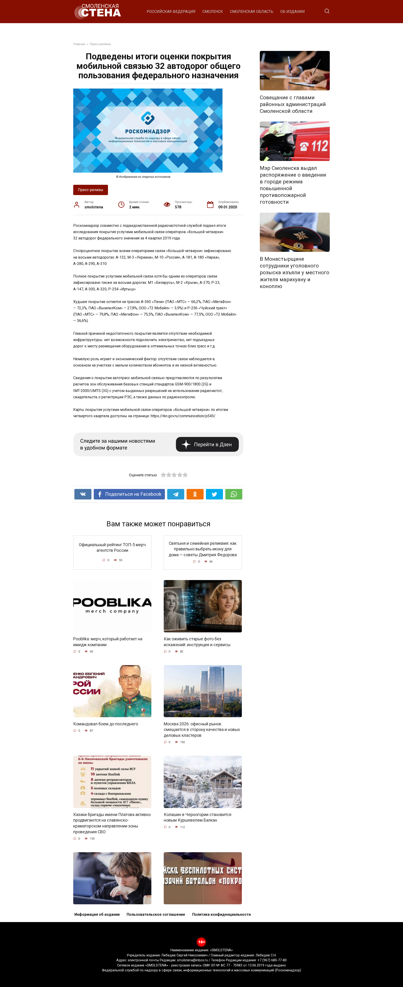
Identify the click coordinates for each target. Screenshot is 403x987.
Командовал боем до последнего (105, 723)
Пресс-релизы (90, 190)
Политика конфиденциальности (221, 914)
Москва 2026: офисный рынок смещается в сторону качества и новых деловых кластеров (202, 729)
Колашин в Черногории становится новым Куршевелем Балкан (197, 817)
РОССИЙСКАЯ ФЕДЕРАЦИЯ (171, 11)
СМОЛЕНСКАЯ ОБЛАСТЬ (251, 11)
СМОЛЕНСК (212, 11)
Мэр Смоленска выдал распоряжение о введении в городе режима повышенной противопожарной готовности (293, 185)
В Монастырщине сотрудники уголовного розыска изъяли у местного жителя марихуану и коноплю (294, 272)
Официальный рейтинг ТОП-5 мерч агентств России (112, 547)
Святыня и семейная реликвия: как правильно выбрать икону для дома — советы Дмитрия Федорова (203, 549)
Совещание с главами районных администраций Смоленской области (293, 104)
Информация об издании (97, 914)
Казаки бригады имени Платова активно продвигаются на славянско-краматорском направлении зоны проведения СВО (112, 823)
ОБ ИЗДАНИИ (292, 11)
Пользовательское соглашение (156, 914)
